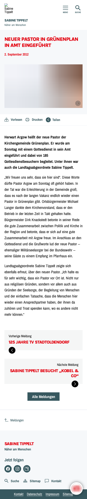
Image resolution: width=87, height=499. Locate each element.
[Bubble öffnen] (76, 488)
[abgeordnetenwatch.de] (27, 468)
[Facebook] (8, 468)
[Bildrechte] (77, 103)
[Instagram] (17, 468)
